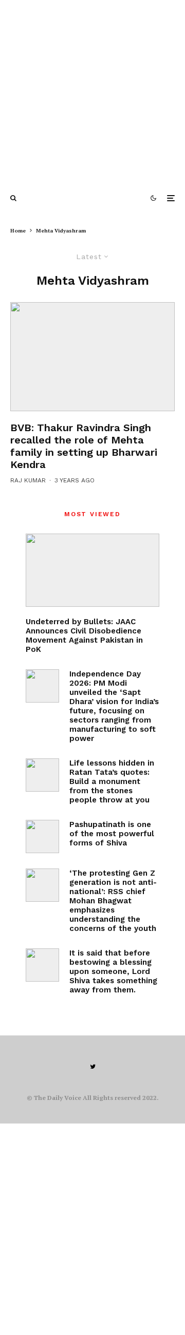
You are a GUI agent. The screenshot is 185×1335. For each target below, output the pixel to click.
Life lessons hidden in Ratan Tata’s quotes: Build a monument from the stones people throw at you (111, 781)
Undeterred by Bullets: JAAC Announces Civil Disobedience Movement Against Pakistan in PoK (84, 635)
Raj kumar (28, 480)
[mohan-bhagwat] (42, 885)
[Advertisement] (92, 92)
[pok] (92, 570)
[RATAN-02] (42, 775)
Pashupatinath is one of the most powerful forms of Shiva (111, 833)
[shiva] (42, 836)
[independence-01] (42, 686)
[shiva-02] (42, 965)
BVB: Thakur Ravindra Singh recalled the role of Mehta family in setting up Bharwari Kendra (83, 446)
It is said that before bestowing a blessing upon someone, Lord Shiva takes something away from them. (113, 971)
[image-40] (92, 357)
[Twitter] (92, 1066)
